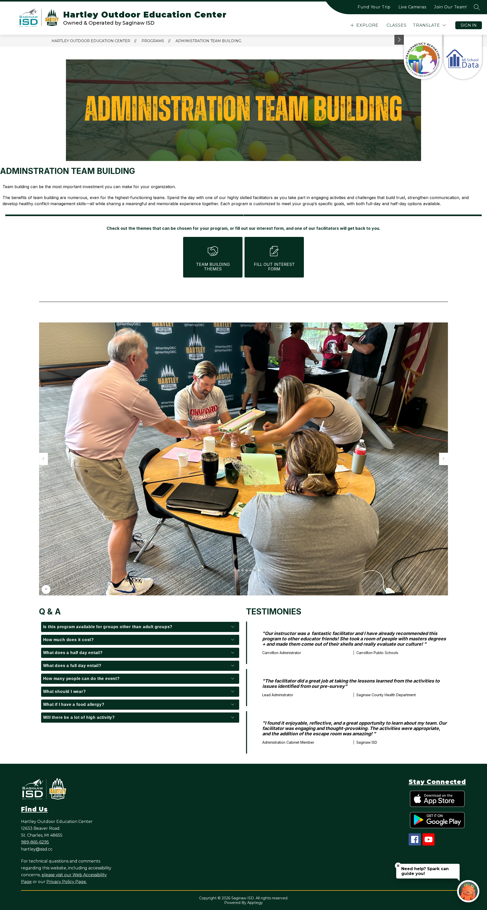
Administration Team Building (208, 41)
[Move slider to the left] (43, 459)
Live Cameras (412, 7)
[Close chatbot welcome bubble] (398, 866)
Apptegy (255, 902)
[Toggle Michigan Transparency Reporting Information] (399, 40)
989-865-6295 (35, 842)
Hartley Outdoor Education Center (90, 41)
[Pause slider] (46, 589)
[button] (234, 570)
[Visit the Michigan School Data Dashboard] (463, 57)
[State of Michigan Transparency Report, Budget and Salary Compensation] (423, 57)
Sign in (469, 25)
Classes (397, 25)
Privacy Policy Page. (66, 881)
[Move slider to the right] (443, 459)
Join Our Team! (450, 7)
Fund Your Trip (374, 7)
